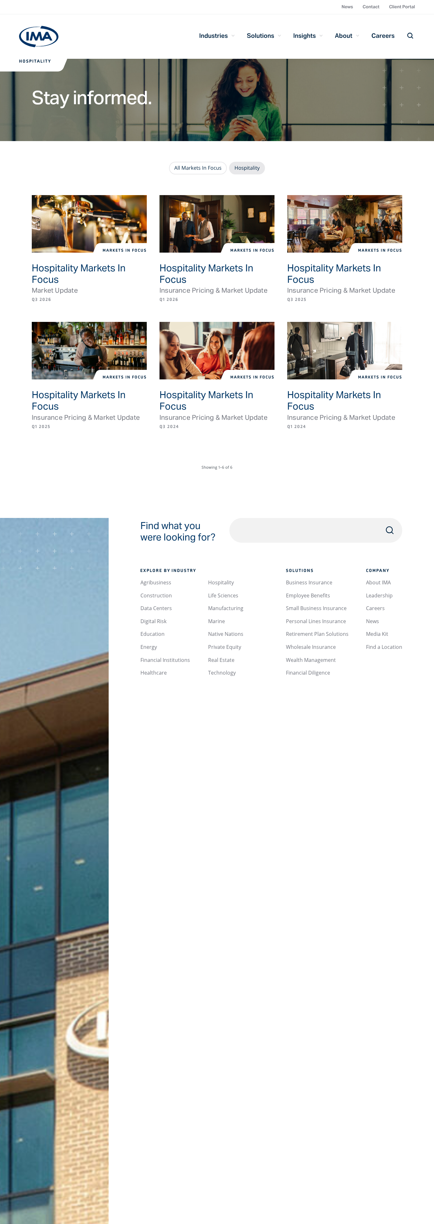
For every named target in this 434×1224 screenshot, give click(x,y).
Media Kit (377, 633)
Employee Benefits (308, 595)
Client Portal (402, 7)
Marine (216, 621)
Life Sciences (223, 595)
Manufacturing (225, 608)
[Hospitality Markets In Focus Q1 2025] (89, 350)
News (347, 7)
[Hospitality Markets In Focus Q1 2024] (344, 350)
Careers (383, 35)
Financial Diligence (308, 672)
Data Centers (156, 608)
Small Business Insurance (316, 608)
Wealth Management (311, 659)
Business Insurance (309, 582)
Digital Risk (153, 621)
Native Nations (225, 633)
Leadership (379, 595)
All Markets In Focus (198, 167)
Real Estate (221, 659)
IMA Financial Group (38, 36)
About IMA (378, 582)
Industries (213, 35)
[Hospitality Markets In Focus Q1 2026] (217, 224)
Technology (222, 672)
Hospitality (221, 582)
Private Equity (224, 646)
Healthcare (153, 672)
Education (152, 633)
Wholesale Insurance (311, 646)
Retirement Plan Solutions (317, 633)
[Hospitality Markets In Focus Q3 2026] (89, 224)
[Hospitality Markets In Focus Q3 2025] (344, 224)
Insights (304, 35)
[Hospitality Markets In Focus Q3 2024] (217, 350)
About (343, 35)
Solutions (260, 35)
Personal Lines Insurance (316, 621)
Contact (371, 7)
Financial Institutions (165, 659)
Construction (156, 595)
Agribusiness (155, 582)
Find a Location (384, 646)
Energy (148, 646)
